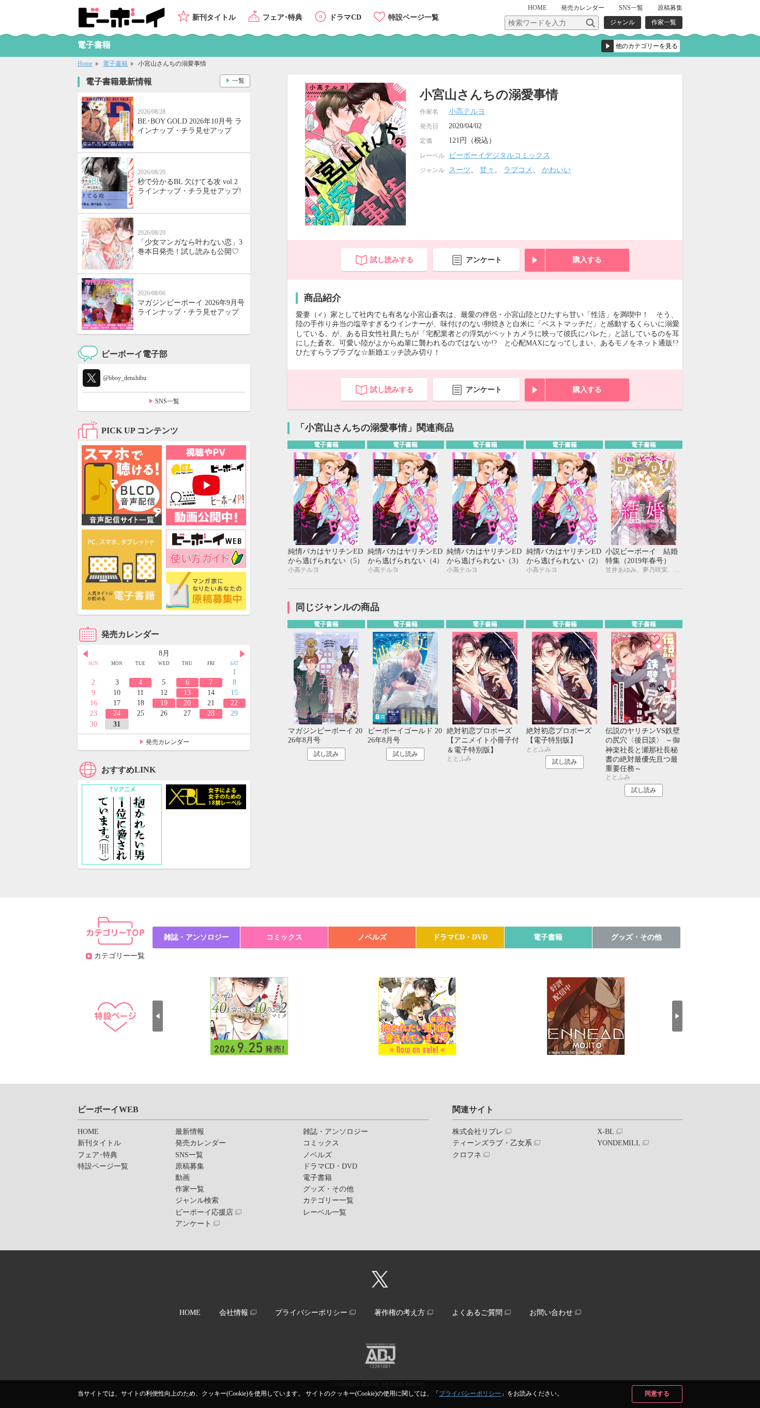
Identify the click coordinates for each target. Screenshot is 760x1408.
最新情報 (189, 1132)
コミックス (284, 937)
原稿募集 (670, 7)
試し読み (326, 754)
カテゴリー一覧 (119, 956)
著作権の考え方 (399, 1312)
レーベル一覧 (324, 1212)
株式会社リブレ (477, 1132)
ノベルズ (372, 937)
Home (85, 63)
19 (164, 703)
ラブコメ (518, 170)
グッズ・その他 (636, 937)
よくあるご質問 (477, 1312)
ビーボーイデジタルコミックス (499, 155)
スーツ (459, 170)
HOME (537, 7)
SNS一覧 (631, 7)
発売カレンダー (167, 742)
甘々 (487, 170)
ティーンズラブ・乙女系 (492, 1143)
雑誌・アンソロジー (196, 937)
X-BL (605, 1132)
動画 (182, 1178)
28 (211, 713)
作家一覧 (663, 22)
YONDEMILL (619, 1143)
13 (187, 693)
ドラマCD (345, 17)
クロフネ (466, 1155)
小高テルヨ (467, 111)
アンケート (484, 260)
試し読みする (392, 260)
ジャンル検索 (197, 1200)
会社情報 (233, 1312)
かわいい (556, 170)
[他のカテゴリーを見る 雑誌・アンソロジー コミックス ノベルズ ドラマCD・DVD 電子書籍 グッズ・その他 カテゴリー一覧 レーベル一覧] (640, 46)
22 (234, 703)
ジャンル (622, 22)
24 (116, 713)
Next (242, 654)
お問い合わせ (551, 1312)
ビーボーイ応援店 (204, 1212)
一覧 (238, 80)
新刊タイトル (214, 17)
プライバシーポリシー (470, 1393)
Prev (85, 654)
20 (187, 703)
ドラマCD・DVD (460, 937)
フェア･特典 (282, 17)
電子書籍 (115, 63)
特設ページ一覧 (413, 17)
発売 (582, 7)
